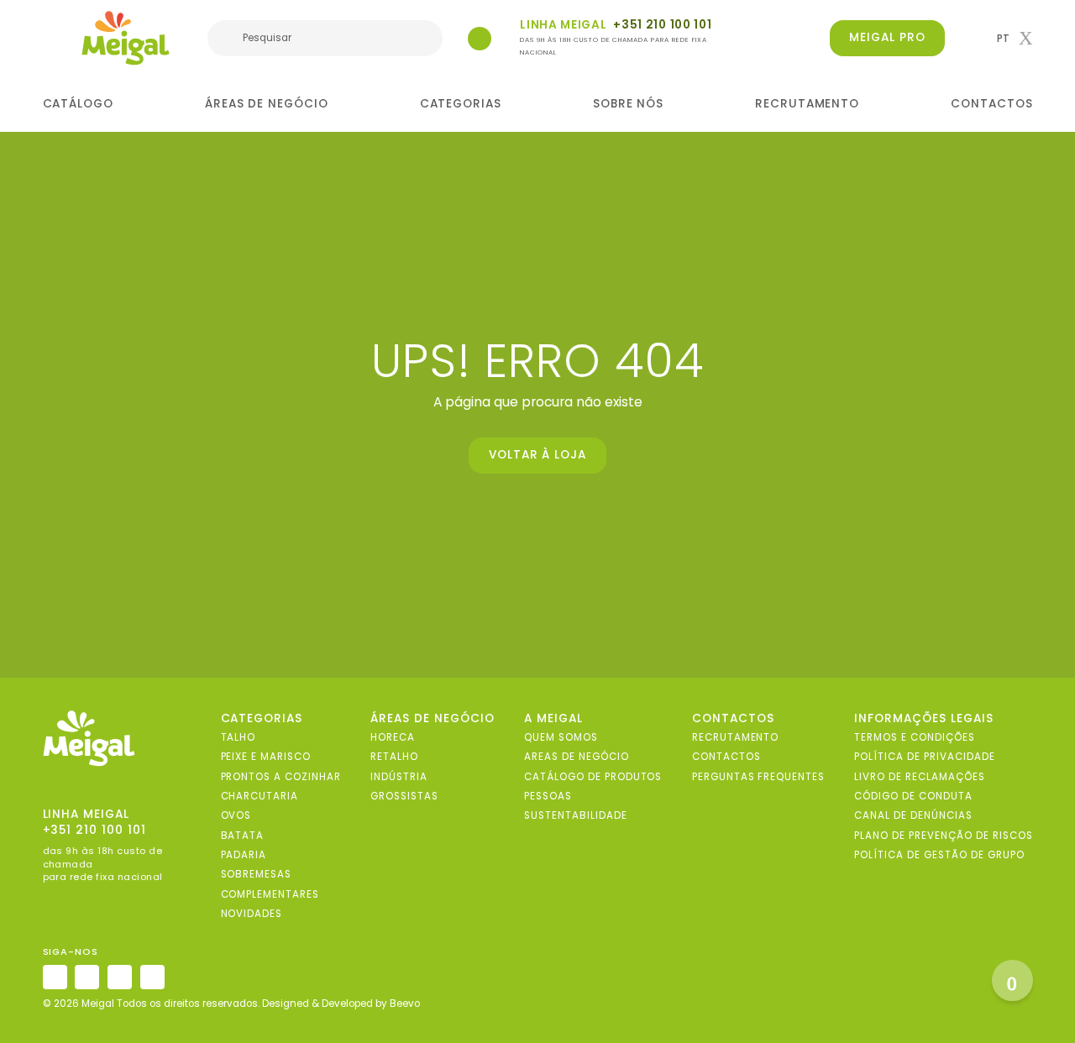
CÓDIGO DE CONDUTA (913, 796)
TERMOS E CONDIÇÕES (914, 738)
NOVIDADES (252, 913)
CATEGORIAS (461, 104)
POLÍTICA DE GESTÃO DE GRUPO (939, 855)
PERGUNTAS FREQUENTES (758, 777)
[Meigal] (125, 38)
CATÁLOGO (78, 104)
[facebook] (87, 977)
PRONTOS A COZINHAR (281, 777)
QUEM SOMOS (561, 738)
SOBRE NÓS (628, 104)
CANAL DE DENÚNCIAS (913, 816)
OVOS (236, 816)
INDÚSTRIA (398, 777)
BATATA (243, 835)
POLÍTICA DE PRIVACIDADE (924, 757)
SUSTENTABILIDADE (575, 816)
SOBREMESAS (256, 875)
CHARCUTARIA (260, 796)
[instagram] (55, 977)
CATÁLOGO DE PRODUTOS (593, 777)
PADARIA (244, 855)
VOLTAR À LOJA (538, 455)
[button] (1014, 38)
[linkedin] (120, 977)
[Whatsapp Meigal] (479, 38)
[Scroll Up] (1012, 980)
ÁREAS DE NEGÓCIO (266, 104)
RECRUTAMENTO (807, 104)
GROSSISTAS (404, 796)
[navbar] (53, 40)
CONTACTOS (992, 104)
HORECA (392, 738)
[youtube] (152, 977)
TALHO (238, 738)
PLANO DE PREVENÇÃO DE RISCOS (943, 835)
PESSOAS (548, 796)
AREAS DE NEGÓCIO (576, 757)
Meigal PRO (887, 37)
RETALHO (394, 757)
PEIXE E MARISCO (266, 757)
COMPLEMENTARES (270, 894)
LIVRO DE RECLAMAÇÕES (919, 777)
